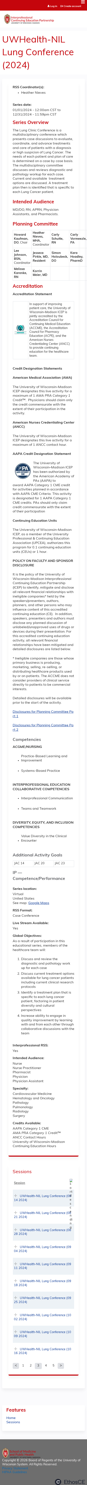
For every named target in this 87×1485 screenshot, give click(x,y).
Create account (72, 6)
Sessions (13, 1422)
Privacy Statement (15, 1468)
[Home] (43, 18)
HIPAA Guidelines (14, 1472)
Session (19, 1183)
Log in (53, 6)
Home (11, 1418)
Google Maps (38, 903)
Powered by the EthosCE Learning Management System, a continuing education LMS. (70, 1482)
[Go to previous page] (16, 1366)
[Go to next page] (61, 1366)
